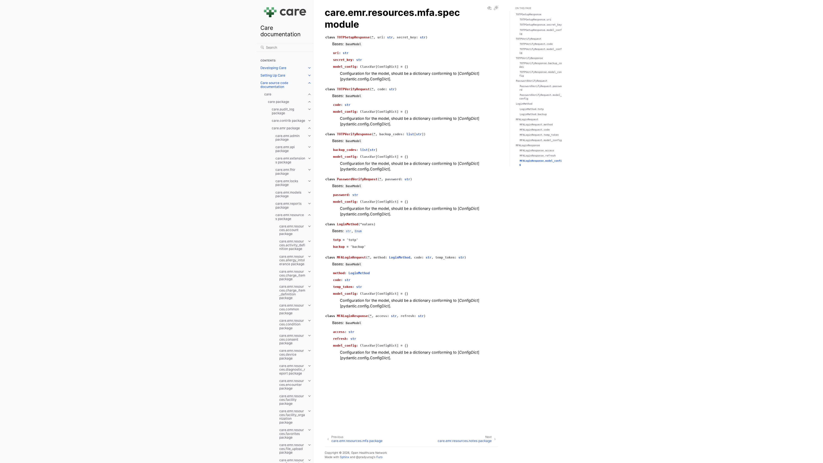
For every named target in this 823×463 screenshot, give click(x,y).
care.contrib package (288, 121)
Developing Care (273, 68)
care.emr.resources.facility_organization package (292, 416)
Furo (379, 457)
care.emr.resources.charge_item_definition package (292, 292)
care (267, 94)
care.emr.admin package (287, 138)
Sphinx (344, 457)
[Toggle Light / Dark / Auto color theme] (496, 8)
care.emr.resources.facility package (291, 400)
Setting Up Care (272, 75)
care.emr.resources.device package (291, 354)
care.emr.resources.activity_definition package (292, 245)
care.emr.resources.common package (291, 309)
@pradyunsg (364, 457)
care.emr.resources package (289, 217)
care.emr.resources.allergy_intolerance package (292, 260)
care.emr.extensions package (290, 160)
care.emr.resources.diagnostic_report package (292, 369)
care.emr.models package (288, 194)
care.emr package (286, 128)
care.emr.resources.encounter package (291, 384)
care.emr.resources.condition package (291, 324)
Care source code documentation (274, 85)
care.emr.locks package (286, 183)
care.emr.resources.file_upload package (291, 448)
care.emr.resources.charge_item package (292, 275)
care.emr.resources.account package (291, 230)
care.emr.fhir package (285, 172)
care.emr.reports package (288, 205)
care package (278, 102)
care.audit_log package (283, 111)
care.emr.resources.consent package (291, 339)
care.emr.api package (285, 149)
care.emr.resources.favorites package (291, 433)
